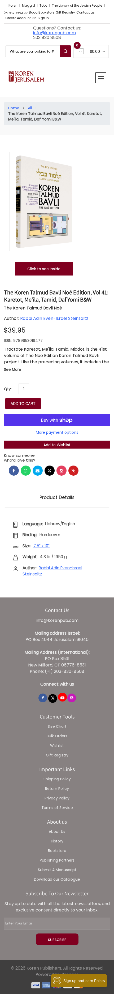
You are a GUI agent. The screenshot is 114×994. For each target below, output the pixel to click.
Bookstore (57, 850)
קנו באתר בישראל (16, 12)
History (57, 841)
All (30, 108)
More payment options (57, 432)
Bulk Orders (57, 736)
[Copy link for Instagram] (61, 471)
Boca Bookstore (41, 12)
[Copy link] (73, 471)
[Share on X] (50, 471)
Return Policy (57, 788)
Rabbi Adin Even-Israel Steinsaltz (54, 318)
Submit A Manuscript (57, 869)
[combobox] (38, 51)
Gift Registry (65, 12)
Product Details (57, 497)
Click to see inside (43, 269)
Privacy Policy (57, 798)
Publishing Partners (57, 860)
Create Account (18, 18)
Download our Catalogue (57, 879)
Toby (44, 5)
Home (13, 108)
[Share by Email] (38, 471)
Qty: (8, 388)
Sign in (43, 18)
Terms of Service (57, 807)
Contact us (85, 12)
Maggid (29, 5)
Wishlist (57, 745)
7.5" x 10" (41, 546)
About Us (57, 831)
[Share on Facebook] (14, 471)
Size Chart (57, 726)
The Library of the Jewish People (77, 5)
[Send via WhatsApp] (26, 471)
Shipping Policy (57, 779)
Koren (13, 5)
